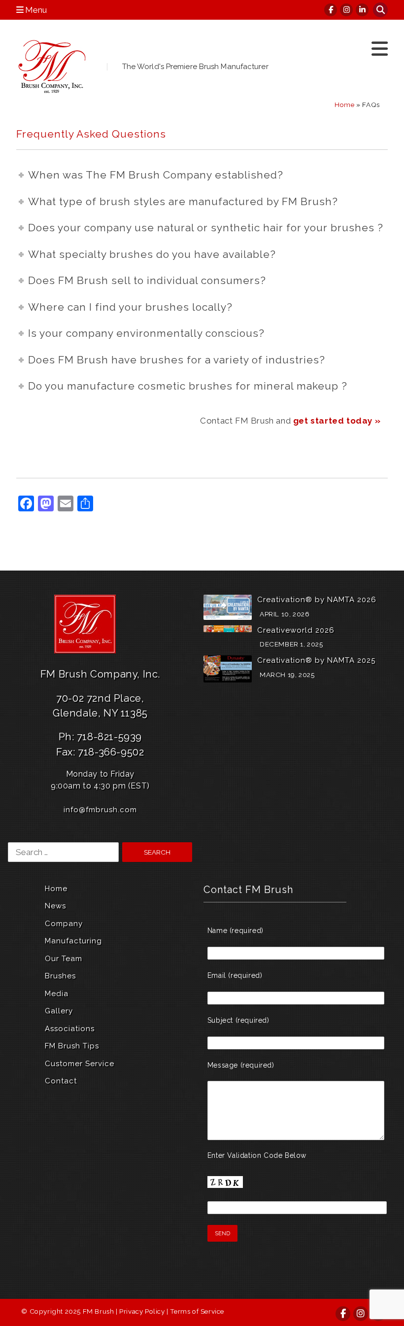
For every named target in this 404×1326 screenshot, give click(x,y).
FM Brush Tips (72, 1045)
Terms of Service (197, 1311)
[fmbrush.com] (53, 66)
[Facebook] (331, 9)
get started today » (336, 421)
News (55, 905)
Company (64, 923)
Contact (61, 1080)
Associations (70, 1028)
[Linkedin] (362, 9)
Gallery (59, 1010)
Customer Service (79, 1063)
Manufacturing (73, 940)
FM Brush (98, 1311)
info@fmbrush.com (100, 809)
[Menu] (379, 49)
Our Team (63, 958)
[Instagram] (347, 9)
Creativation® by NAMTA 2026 (316, 599)
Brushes (60, 975)
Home (344, 104)
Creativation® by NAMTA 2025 (316, 660)
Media (56, 993)
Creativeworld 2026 (296, 630)
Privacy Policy (142, 1311)
